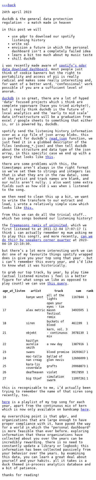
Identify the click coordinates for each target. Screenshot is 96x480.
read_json (58, 138)
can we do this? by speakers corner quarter (47, 238)
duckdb (8, 98)
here (6, 402)
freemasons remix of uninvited (38, 225)
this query (57, 283)
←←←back (9, 5)
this (49, 157)
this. (28, 208)
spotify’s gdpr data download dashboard (44, 67)
